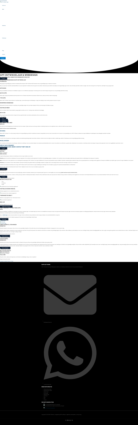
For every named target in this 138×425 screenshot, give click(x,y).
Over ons (4, 5)
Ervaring (2, 131)
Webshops (4, 38)
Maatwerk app (46, 394)
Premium (2, 135)
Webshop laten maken (48, 390)
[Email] (72, 420)
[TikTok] (70, 420)
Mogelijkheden (4, 140)
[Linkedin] (67, 420)
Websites (4, 25)
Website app (46, 391)
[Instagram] (65, 420)
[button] (3, 58)
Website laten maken (47, 389)
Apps (3, 9)
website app (5, 214)
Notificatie (45, 395)
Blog (3, 50)
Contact (3, 54)
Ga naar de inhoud (3, 0)
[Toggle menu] (7, 11)
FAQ (44, 398)
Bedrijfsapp (46, 393)
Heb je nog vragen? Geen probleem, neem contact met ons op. (15, 146)
